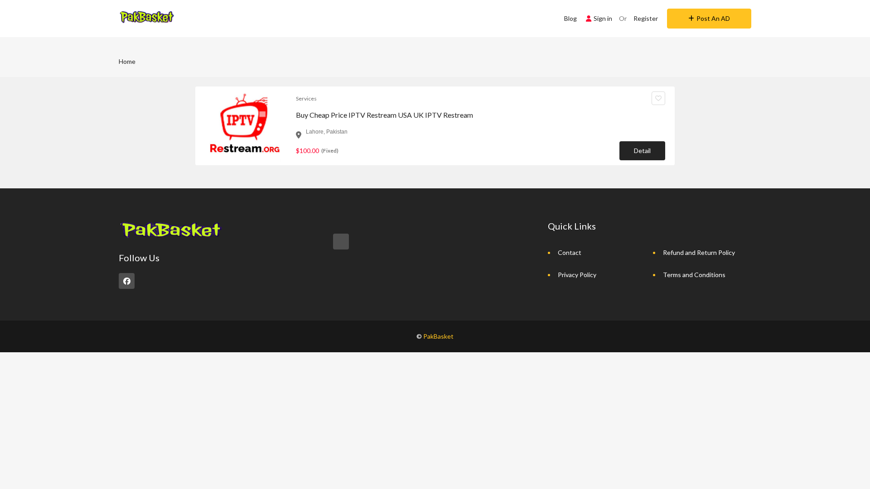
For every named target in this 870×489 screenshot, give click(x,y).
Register (645, 18)
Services (306, 98)
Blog (570, 18)
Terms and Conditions (694, 274)
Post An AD (713, 18)
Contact (569, 252)
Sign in (603, 18)
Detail (642, 150)
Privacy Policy (577, 274)
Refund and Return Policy (699, 252)
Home (127, 61)
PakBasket (438, 336)
